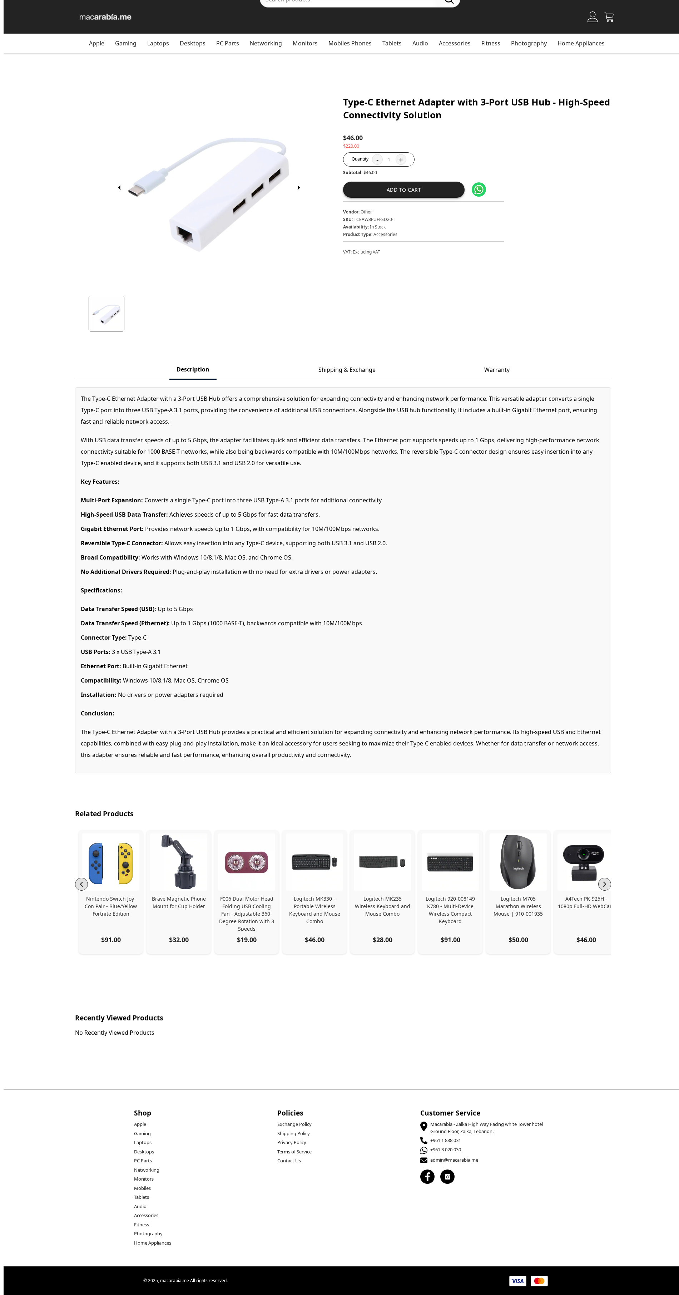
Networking (266, 43)
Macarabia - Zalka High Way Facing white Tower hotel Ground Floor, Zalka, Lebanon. (486, 1127)
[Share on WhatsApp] (479, 189)
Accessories (455, 43)
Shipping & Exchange (347, 370)
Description (193, 369)
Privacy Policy (291, 1142)
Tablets (392, 43)
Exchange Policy (294, 1124)
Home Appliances (581, 43)
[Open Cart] (609, 16)
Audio (420, 43)
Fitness (490, 43)
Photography (529, 43)
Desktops (192, 43)
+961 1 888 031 (445, 1140)
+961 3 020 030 (445, 1149)
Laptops (158, 43)
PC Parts (227, 43)
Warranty (497, 370)
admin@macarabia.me (454, 1160)
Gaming (126, 43)
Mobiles (142, 1188)
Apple (96, 43)
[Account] (593, 16)
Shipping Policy (293, 1133)
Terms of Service (294, 1151)
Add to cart (404, 189)
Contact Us (289, 1160)
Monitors (305, 43)
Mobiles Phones (350, 43)
